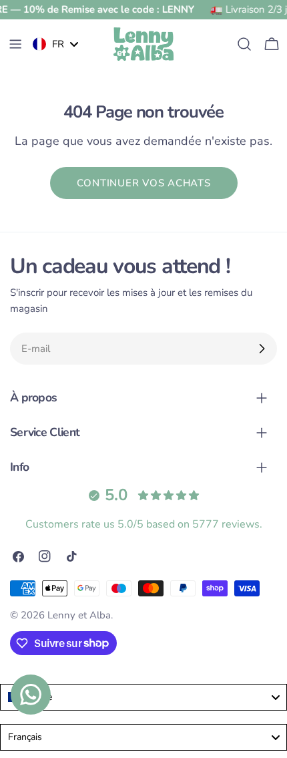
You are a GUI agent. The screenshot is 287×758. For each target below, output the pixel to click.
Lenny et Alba (79, 615)
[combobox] (143, 697)
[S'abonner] (262, 349)
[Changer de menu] (15, 44)
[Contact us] (31, 695)
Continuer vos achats (144, 183)
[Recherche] (244, 44)
